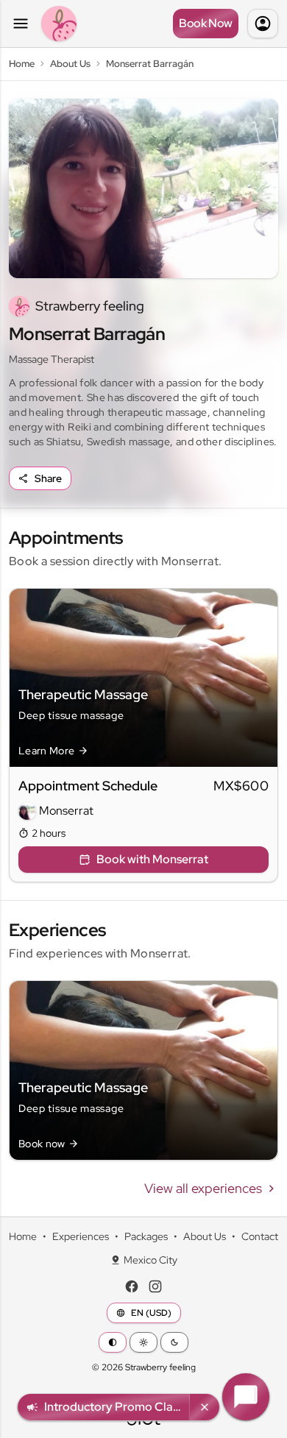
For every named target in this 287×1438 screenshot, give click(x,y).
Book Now (206, 23)
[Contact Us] (245, 1396)
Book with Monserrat (152, 859)
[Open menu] (20, 23)
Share (48, 478)
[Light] (143, 1342)
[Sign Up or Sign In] (262, 23)
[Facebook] (131, 1286)
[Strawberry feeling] (59, 23)
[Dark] (174, 1342)
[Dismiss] (204, 1407)
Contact (259, 1236)
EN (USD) (151, 1313)
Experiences (80, 1236)
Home (23, 1236)
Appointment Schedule (87, 785)
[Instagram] (155, 1286)
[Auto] (113, 1342)
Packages (146, 1236)
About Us (204, 1236)
